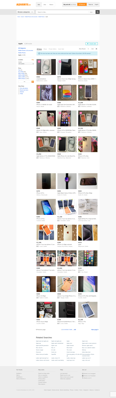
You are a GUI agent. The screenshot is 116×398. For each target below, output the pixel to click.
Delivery (84, 350)
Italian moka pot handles (42, 354)
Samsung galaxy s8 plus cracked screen (88, 355)
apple (79, 244)
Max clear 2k (39, 347)
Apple (68, 341)
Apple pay (38, 343)
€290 (38, 217)
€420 (80, 154)
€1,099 (59, 268)
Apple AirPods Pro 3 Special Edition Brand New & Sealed (93, 218)
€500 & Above (21, 78)
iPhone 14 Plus (41, 218)
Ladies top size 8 (86, 358)
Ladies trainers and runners (42, 360)
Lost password (63, 373)
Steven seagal (39, 350)
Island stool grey (71, 352)
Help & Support (47, 390)
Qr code (53, 350)
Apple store (85, 341)
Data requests (41, 384)
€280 (59, 242)
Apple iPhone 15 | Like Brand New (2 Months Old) (70, 156)
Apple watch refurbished (57, 343)
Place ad (82, 4)
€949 (59, 294)
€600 (80, 191)
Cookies (76, 390)
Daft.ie (18, 375)
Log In (96, 4)
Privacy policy (41, 378)
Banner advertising (64, 390)
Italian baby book (86, 352)
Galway (70, 246)
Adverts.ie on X (87, 378)
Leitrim (45, 80)
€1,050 (39, 154)
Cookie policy (41, 380)
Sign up (91, 4)
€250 (59, 191)
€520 (59, 154)
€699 (59, 128)
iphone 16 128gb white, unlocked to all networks (49, 130)
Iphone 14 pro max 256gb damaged (67, 79)
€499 (59, 102)
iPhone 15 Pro (40, 193)
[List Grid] (93, 48)
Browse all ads (55, 390)
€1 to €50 (20, 71)
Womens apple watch (87, 345)
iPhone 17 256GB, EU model (44, 104)
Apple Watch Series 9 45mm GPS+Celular (68, 193)
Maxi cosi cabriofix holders (88, 347)
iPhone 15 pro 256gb (42, 321)
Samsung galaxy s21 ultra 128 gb (74, 355)
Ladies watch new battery (57, 360)
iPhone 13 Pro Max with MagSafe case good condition (92, 296)
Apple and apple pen (56, 341)
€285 (80, 217)
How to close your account (66, 377)
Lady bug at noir (71, 360)
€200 (38, 294)
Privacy (71, 390)
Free (19, 70)
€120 (80, 268)
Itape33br (53, 354)
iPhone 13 (81, 270)
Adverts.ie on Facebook (89, 375)
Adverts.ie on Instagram (90, 373)
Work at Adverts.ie (20, 378)
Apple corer (54, 345)
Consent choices (42, 382)
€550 (38, 77)
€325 (80, 294)
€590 (38, 102)
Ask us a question (42, 375)
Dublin (64, 80)
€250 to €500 (21, 76)
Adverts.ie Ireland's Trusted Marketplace (25, 5)
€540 (38, 128)
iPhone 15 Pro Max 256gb (85, 193)
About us (92, 390)
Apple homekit (70, 345)
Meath (42, 106)
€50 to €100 (21, 73)
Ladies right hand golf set (42, 358)
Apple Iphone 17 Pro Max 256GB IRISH (88, 130)
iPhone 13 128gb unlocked (64, 244)
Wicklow (68, 106)
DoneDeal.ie (19, 377)
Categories (85, 390)
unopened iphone (41, 79)
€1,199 (59, 217)
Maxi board (69, 347)
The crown (69, 350)
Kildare (45, 132)
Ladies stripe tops (71, 358)
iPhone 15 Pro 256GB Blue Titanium (67, 130)
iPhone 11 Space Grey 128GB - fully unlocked (90, 79)
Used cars (53, 352)
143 (75, 329)
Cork (88, 158)
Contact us (97, 390)
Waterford (68, 158)
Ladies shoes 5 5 (55, 358)
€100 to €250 (21, 75)
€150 (80, 77)
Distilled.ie (18, 373)
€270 (59, 77)
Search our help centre (43, 373)
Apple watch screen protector (89, 343)
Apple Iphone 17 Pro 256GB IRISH (46, 156)
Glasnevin (38, 352)
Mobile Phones (22, 52)
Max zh (53, 347)
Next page (94, 329)
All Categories (22, 48)
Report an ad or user (65, 375)
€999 (38, 268)
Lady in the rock (86, 360)
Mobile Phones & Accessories (25, 50)
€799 (59, 320)
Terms (80, 390)
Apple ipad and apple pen (42, 341)
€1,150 (80, 128)
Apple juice (69, 343)
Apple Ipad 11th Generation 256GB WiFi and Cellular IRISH (73, 104)
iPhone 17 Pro (82, 321)
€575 (80, 242)
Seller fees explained (65, 378)
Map (33, 59)
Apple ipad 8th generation (42, 345)
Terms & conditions (43, 377)
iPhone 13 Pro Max (83, 156)
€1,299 (80, 102)
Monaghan (68, 132)
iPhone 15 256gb (41, 296)
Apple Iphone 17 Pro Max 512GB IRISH (88, 104)
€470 (38, 191)
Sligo (83, 323)
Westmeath (44, 195)
